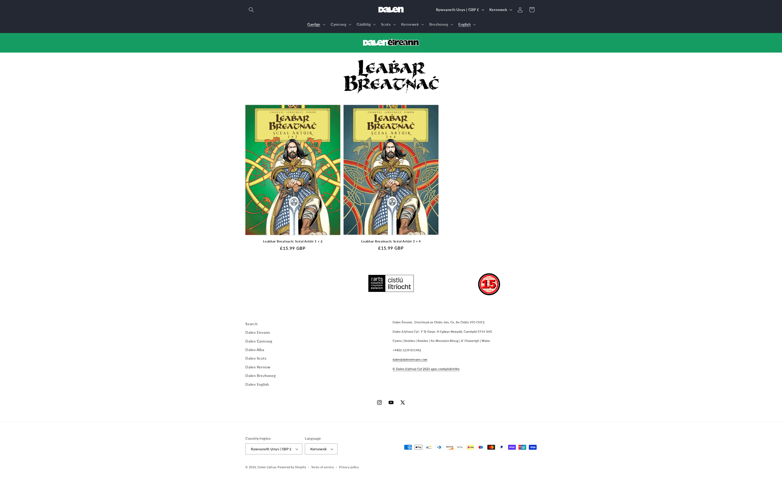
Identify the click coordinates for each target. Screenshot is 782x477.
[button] (251, 9)
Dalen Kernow (257, 367)
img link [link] (391, 63)
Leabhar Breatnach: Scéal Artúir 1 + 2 (293, 241)
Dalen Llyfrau (267, 467)
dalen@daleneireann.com (410, 359)
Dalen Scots (256, 358)
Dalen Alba (254, 349)
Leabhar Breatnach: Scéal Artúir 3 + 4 (391, 241)
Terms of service (322, 467)
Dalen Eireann (257, 332)
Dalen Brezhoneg (260, 375)
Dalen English (257, 384)
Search (251, 324)
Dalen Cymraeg (258, 341)
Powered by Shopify (292, 467)
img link (391, 36)
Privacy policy (349, 467)
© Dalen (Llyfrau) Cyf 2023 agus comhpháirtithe (426, 369)
